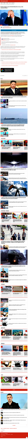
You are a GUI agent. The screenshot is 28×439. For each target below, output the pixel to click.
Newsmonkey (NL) (3, 434)
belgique (24, 291)
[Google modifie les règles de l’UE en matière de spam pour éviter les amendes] (4, 312)
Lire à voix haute (14, 30)
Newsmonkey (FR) (8, 434)
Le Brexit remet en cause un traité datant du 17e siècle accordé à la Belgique (11, 49)
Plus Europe (20, 425)
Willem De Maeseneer (7, 26)
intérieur (2, 208)
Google (1, 316)
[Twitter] (2, 429)
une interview (12, 35)
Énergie (2, 291)
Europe (1, 25)
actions (2, 335)
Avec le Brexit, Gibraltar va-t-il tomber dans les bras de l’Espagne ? (10, 65)
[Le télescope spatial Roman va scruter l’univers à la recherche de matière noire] (4, 99)
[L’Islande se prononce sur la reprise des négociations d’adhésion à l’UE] (4, 278)
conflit (1, 95)
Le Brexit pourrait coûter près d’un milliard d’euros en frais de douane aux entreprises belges (13, 63)
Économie (2, 123)
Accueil (1, 4)
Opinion (13, 291)
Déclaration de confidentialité (13, 428)
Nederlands (2, 431)
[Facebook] (1, 429)
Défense (1, 239)
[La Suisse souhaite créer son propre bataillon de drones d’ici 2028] (2, 422)
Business (2, 107)
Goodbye (12, 434)
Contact (2, 428)
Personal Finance (14, 218)
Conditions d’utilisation (6, 428)
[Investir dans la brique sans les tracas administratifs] (17, 286)
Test (1, 382)
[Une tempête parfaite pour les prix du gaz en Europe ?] (6, 286)
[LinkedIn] (4, 429)
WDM (1, 27)
